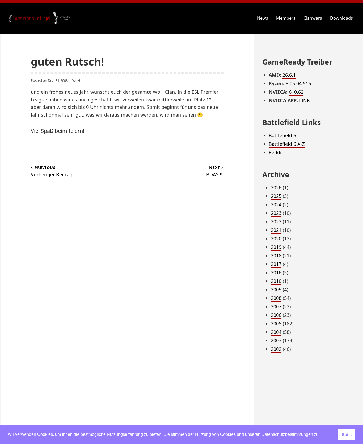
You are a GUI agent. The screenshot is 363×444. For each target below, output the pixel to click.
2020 (276, 238)
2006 (276, 315)
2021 (276, 230)
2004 (276, 332)
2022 (276, 221)
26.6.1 (289, 75)
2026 (276, 187)
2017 (276, 264)
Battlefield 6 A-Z (287, 144)
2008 (276, 298)
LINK (304, 100)
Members (286, 18)
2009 (276, 289)
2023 (276, 213)
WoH (76, 80)
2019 (276, 247)
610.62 (296, 92)
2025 (276, 196)
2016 (276, 272)
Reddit (276, 152)
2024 (276, 204)
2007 (276, 306)
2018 (276, 255)
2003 (276, 340)
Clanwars (312, 18)
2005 (276, 323)
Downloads (341, 18)
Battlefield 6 (282, 135)
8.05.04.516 (298, 83)
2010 (276, 281)
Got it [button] (347, 434)
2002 (276, 349)
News (262, 18)
